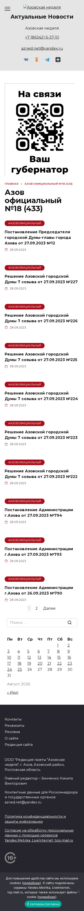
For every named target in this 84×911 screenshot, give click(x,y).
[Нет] (78, 891)
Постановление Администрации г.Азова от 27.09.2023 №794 (39, 513)
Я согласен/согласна (43, 904)
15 (59, 657)
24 (9, 669)
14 (49, 657)
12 (29, 657)
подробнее (31, 883)
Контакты (13, 719)
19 (29, 663)
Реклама (12, 732)
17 (9, 663)
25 (20, 669)
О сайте (11, 738)
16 (69, 657)
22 (59, 663)
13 (39, 657)
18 (19, 663)
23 (69, 663)
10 (9, 657)
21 (49, 663)
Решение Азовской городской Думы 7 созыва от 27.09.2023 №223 (41, 435)
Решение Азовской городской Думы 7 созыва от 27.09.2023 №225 (41, 357)
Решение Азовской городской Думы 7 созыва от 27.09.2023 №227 (41, 279)
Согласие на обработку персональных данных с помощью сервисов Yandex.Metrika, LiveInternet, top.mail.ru (39, 835)
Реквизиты (14, 726)
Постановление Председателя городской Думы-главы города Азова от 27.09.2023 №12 (38, 237)
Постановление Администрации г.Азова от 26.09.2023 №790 (39, 590)
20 (40, 663)
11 (19, 657)
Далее (49, 608)
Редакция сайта (19, 745)
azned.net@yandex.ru (42, 48)
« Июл (12, 692)
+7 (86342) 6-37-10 (42, 37)
